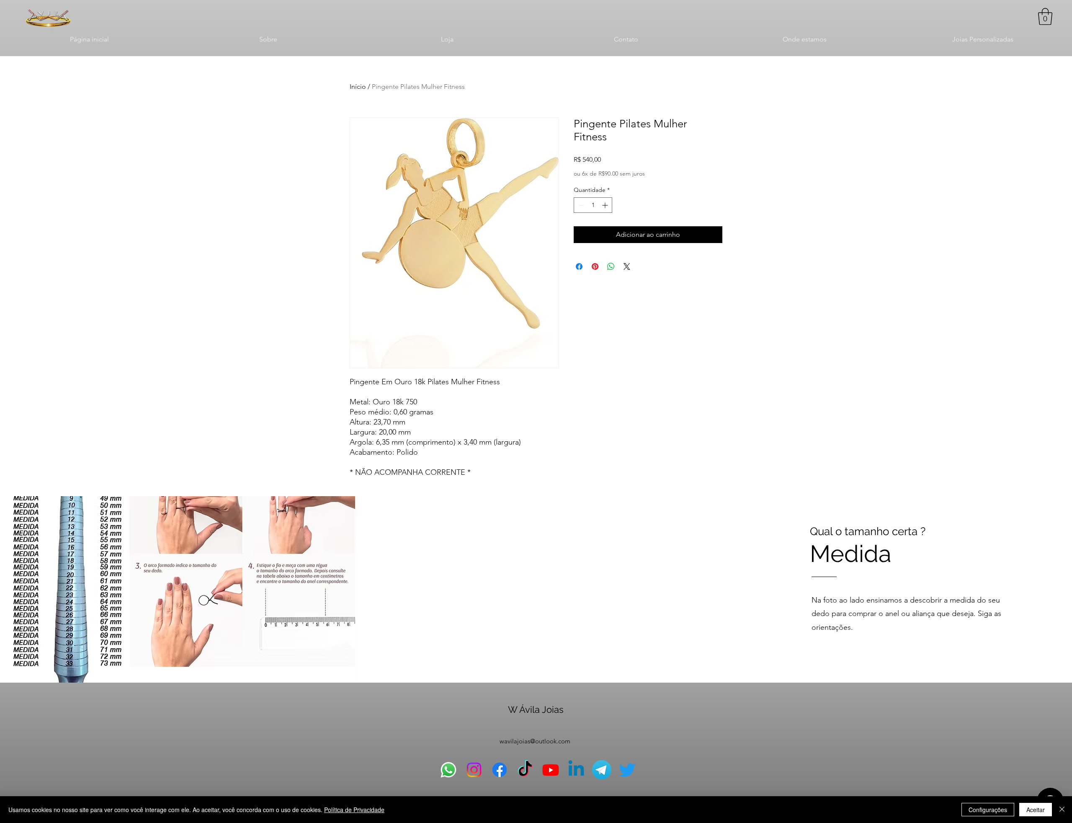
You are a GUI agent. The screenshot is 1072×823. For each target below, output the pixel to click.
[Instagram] (474, 769)
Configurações (988, 809)
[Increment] (605, 205)
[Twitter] (627, 769)
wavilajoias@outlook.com (535, 741)
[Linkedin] (576, 769)
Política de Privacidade (354, 809)
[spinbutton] (592, 205)
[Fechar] (1062, 809)
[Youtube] (550, 769)
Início (358, 87)
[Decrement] (580, 205)
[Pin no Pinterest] (595, 266)
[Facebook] (499, 769)
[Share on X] (627, 266)
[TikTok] (525, 769)
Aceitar (1035, 809)
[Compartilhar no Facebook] (579, 266)
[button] (1045, 16)
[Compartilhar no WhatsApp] (611, 266)
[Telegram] (601, 769)
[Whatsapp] (448, 769)
